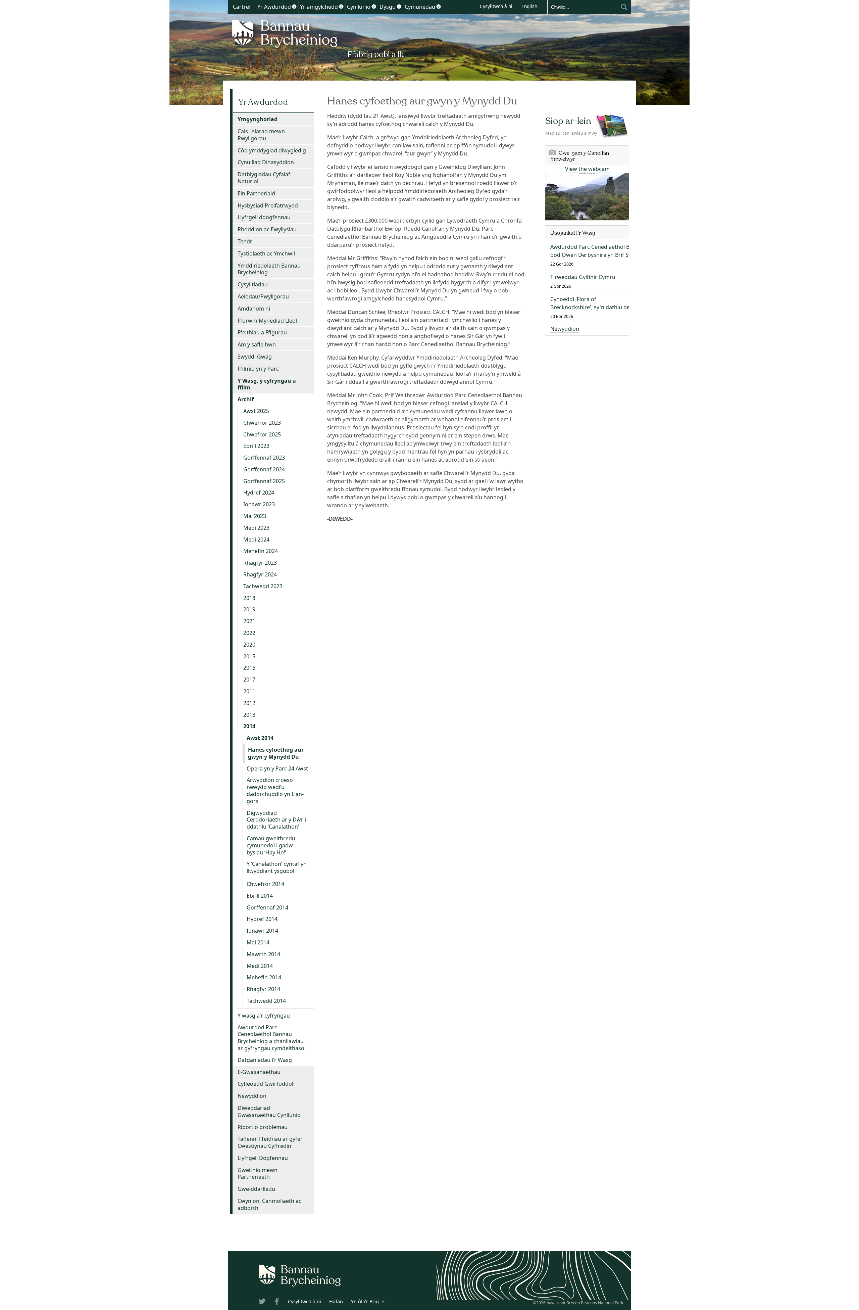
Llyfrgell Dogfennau (263, 1158)
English (529, 6)
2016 (249, 667)
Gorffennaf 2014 (267, 907)
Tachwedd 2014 (266, 1000)
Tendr (245, 241)
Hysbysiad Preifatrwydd (268, 205)
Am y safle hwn (257, 344)
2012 (249, 703)
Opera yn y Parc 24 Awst (277, 768)
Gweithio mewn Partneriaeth (257, 1173)
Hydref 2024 (258, 492)
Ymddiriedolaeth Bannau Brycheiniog (269, 269)
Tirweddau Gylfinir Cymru (582, 277)
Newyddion (252, 1096)
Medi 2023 (256, 527)
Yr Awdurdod (274, 6)
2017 (249, 679)
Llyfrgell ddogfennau (264, 217)
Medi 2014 (260, 966)
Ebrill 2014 (260, 895)
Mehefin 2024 (260, 551)
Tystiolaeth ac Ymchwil (266, 253)
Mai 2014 (258, 942)
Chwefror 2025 (262, 434)
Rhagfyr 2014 (263, 989)
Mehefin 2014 (264, 977)
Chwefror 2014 (265, 884)
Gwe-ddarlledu (256, 1188)
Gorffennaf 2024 (264, 469)
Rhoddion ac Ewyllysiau (267, 229)
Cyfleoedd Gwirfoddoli (266, 1083)
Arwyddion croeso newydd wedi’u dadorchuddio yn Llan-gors (275, 790)
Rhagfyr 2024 (260, 574)
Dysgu (388, 6)
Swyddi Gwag (255, 356)
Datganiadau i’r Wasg (265, 1060)
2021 (249, 621)
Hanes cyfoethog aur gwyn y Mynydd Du (276, 753)
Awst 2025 (256, 411)
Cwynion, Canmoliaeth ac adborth (269, 1204)
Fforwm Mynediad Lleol (267, 320)
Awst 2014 (260, 738)
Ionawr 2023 (259, 504)
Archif (246, 399)
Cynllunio (358, 6)
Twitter (263, 1303)
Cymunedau (420, 6)
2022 (249, 633)
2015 (249, 656)
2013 (249, 714)
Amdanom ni (254, 308)
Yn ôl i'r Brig (365, 1301)
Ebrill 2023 (256, 446)
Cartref (242, 6)
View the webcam (587, 169)
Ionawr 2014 (262, 930)
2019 (249, 609)
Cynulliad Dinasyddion (266, 162)
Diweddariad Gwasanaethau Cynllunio (269, 1111)
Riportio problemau (263, 1127)
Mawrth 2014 (263, 954)
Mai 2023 (254, 516)
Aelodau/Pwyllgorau (263, 296)
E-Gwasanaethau (259, 1072)
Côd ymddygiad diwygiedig (272, 150)
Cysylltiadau (253, 284)
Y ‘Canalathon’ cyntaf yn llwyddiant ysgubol (277, 867)
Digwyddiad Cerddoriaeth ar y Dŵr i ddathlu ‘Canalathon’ (276, 820)
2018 (249, 598)
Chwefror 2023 (262, 422)
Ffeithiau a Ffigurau (262, 332)
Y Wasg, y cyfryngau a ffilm (267, 384)
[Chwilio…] (584, 6)
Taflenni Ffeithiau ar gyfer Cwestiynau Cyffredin (270, 1142)
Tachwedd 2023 (263, 586)
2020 (249, 644)
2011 (249, 691)
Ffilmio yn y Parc (258, 368)
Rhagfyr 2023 (260, 562)
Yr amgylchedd (319, 6)
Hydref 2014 (262, 919)
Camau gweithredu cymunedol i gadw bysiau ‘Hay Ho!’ (271, 845)
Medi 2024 (256, 539)
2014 (249, 726)
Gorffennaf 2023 (264, 457)
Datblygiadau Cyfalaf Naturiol (264, 178)
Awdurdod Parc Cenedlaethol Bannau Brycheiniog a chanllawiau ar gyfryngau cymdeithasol (272, 1038)
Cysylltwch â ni (496, 6)
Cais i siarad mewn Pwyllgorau (261, 135)
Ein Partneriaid (256, 193)
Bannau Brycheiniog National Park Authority (316, 38)
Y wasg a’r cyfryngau (264, 1015)
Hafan (336, 1301)
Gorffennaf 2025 (264, 481)
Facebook (277, 1303)
